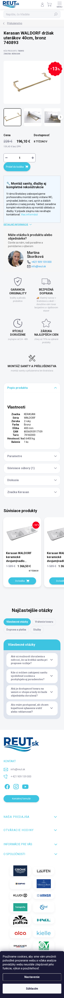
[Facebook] (7, 786)
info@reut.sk (38, 266)
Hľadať (56, 14)
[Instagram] (15, 786)
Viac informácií (29, 214)
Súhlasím (32, 988)
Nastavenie (32, 977)
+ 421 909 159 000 (21, 776)
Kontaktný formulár (21, 798)
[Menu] (59, 4)
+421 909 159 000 (41, 262)
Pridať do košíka (15, 166)
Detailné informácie (16, 224)
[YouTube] (25, 786)
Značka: (12, 54)
